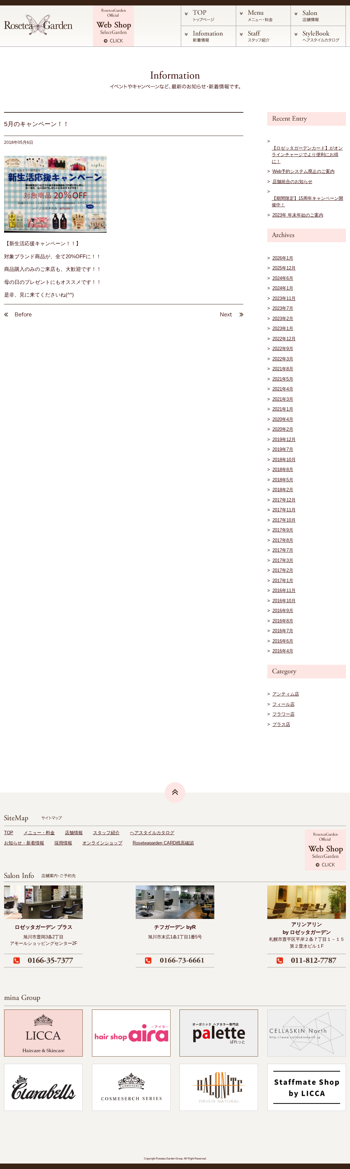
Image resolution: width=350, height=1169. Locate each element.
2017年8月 (282, 540)
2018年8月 (282, 469)
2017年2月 (282, 570)
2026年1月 (282, 258)
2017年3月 (282, 560)
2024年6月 (282, 278)
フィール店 (283, 704)
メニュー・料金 (39, 832)
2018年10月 (284, 459)
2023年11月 (284, 298)
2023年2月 (282, 318)
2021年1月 (282, 409)
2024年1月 (282, 288)
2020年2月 (282, 429)
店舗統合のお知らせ (292, 181)
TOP (8, 832)
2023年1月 (282, 328)
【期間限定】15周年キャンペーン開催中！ (307, 202)
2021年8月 (282, 368)
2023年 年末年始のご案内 (297, 215)
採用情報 (63, 842)
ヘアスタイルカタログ (152, 832)
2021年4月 (282, 388)
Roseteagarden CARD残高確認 (163, 842)
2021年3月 (282, 399)
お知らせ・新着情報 (24, 842)
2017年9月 (282, 530)
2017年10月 (284, 520)
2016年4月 (282, 651)
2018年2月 (282, 489)
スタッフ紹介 (106, 832)
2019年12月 (284, 439)
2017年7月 (282, 550)
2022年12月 (284, 338)
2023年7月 (282, 308)
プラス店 (281, 724)
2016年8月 (282, 620)
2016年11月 (284, 590)
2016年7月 (282, 630)
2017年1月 (282, 580)
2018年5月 (282, 479)
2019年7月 (282, 449)
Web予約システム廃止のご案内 (303, 171)
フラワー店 (283, 714)
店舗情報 (74, 832)
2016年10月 (284, 600)
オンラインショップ (102, 842)
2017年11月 (284, 509)
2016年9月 (282, 610)
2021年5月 (282, 379)
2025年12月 (284, 268)
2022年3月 (282, 358)
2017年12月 (284, 500)
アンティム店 (285, 694)
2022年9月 (282, 348)
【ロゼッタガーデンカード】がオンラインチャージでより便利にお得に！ (307, 155)
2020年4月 (282, 419)
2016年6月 (282, 641)
